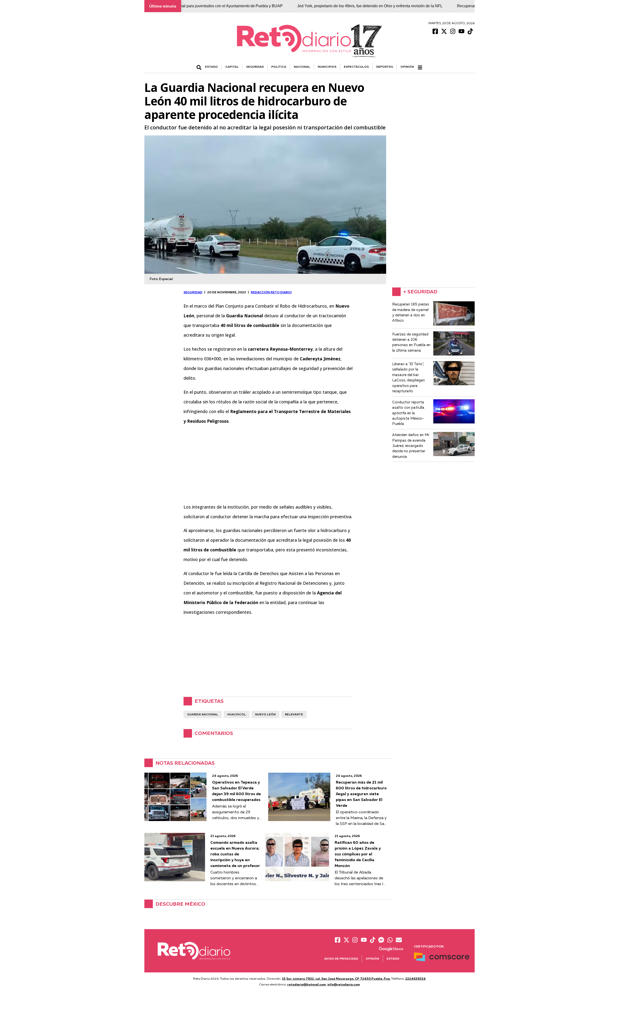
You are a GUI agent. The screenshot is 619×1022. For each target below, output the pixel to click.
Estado (393, 958)
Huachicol (236, 714)
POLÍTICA (278, 66)
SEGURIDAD (255, 66)
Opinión (407, 66)
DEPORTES (384, 66)
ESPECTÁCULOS (356, 66)
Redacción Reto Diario (271, 292)
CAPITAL (232, 66)
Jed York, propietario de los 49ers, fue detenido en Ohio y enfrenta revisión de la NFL (333, 6)
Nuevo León (265, 714)
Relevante (294, 714)
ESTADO (211, 66)
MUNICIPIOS (327, 66)
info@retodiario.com (343, 984)
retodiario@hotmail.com (306, 984)
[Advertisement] (268, 464)
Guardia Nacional (202, 714)
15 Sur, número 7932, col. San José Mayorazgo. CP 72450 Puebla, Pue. (336, 978)
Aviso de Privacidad (341, 958)
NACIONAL (302, 66)
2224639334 (415, 978)
